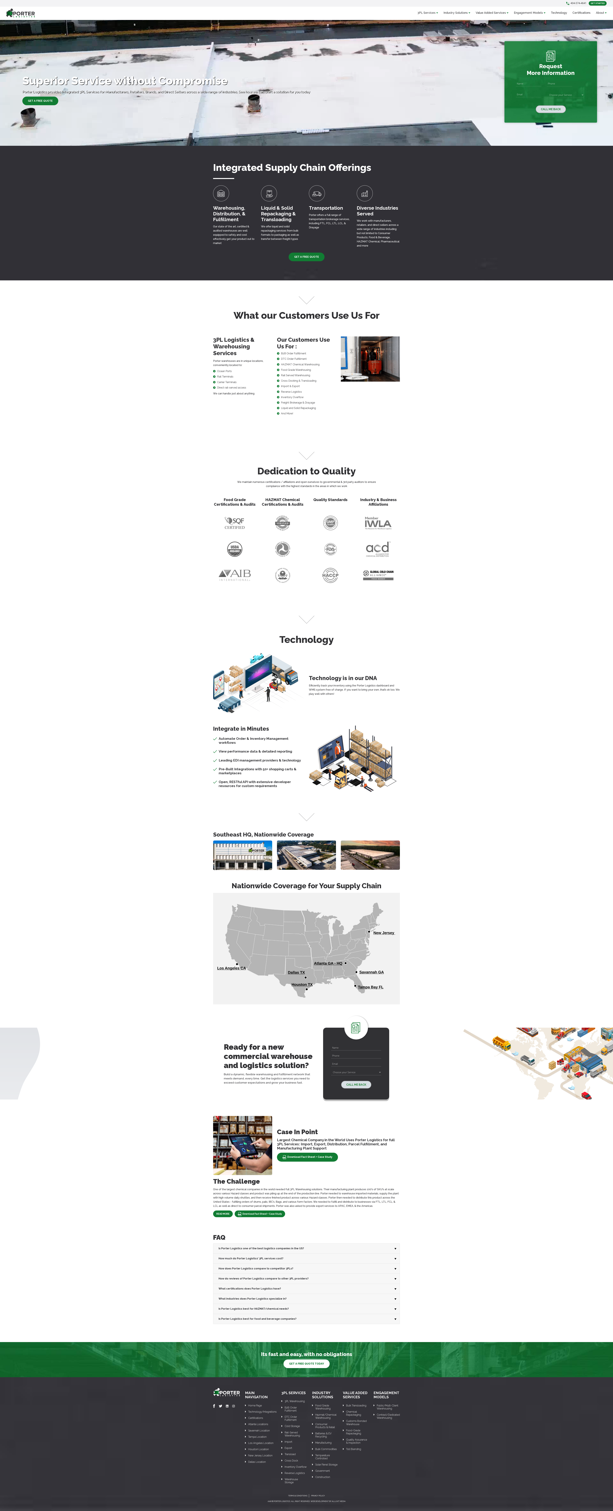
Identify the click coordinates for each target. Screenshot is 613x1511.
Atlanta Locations (258, 1424)
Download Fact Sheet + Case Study (309, 1156)
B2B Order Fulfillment (291, 1409)
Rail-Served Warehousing (292, 1434)
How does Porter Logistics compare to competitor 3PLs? (256, 1268)
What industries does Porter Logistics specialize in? (253, 1298)
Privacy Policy (318, 1496)
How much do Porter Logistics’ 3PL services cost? (251, 1258)
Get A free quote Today (306, 1363)
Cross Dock (291, 1460)
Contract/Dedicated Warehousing (388, 1416)
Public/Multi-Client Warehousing (387, 1407)
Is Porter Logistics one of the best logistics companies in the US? (261, 1248)
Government (322, 1470)
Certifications (581, 12)
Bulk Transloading (356, 1405)
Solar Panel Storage (326, 1464)
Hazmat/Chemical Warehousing (326, 1416)
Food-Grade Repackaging (353, 1432)
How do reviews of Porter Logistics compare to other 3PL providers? (264, 1278)
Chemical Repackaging (353, 1413)
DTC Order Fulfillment (291, 1418)
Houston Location (258, 1449)
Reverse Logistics (295, 1473)
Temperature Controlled (322, 1457)
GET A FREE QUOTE (40, 100)
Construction (322, 1477)
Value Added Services (491, 12)
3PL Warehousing (295, 1401)
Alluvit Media (338, 1501)
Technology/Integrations (262, 1411)
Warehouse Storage (291, 1481)
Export (288, 1448)
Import (288, 1441)
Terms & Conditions (297, 1496)
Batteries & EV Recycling (323, 1435)
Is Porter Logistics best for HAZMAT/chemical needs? (254, 1308)
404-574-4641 (578, 3)
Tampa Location (257, 1436)
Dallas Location (257, 1461)
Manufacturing (323, 1442)
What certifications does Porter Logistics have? (250, 1288)
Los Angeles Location (260, 1443)
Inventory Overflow (296, 1466)
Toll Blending (353, 1449)
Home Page (255, 1405)
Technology (559, 12)
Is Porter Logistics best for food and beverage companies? (257, 1318)
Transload (290, 1454)
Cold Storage (292, 1426)
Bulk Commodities (326, 1449)
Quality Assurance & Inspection (356, 1441)
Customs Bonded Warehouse (356, 1423)
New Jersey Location (260, 1455)
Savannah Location (259, 1430)
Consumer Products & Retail (325, 1426)
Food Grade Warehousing (323, 1407)
